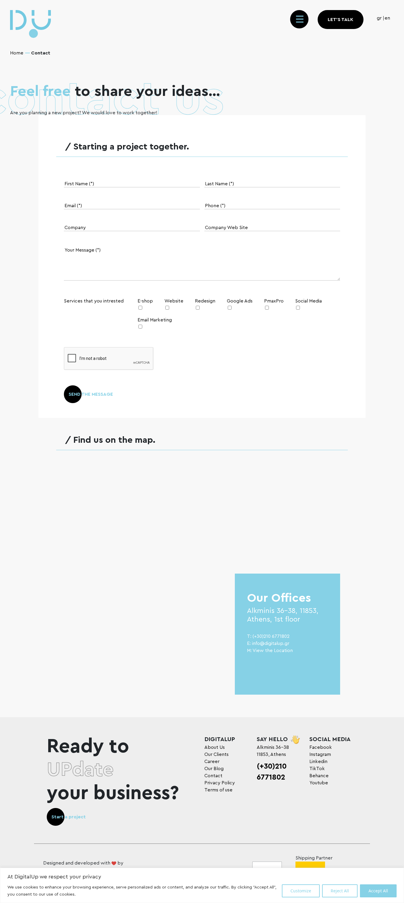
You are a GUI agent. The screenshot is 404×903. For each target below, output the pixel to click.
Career (211, 761)
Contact (213, 775)
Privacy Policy (219, 782)
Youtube (318, 782)
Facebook (320, 747)
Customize (300, 891)
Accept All (378, 891)
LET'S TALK (340, 19)
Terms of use (218, 790)
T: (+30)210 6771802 (268, 636)
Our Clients (216, 754)
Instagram (320, 754)
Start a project (68, 817)
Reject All (340, 891)
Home (16, 53)
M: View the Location (270, 650)
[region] (202, 885)
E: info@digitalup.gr (268, 643)
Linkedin (318, 761)
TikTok (317, 768)
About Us (214, 747)
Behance (319, 775)
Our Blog (214, 768)
